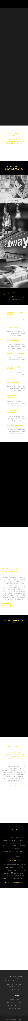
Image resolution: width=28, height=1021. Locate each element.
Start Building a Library (14, 1008)
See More (6, 605)
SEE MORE (14, 785)
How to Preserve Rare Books (14, 1002)
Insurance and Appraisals (14, 1005)
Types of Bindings (14, 999)
